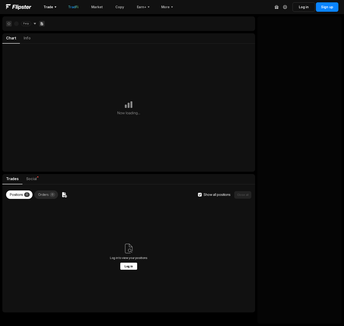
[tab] (11, 38)
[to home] (18, 7)
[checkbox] (200, 195)
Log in (128, 266)
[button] (242, 195)
